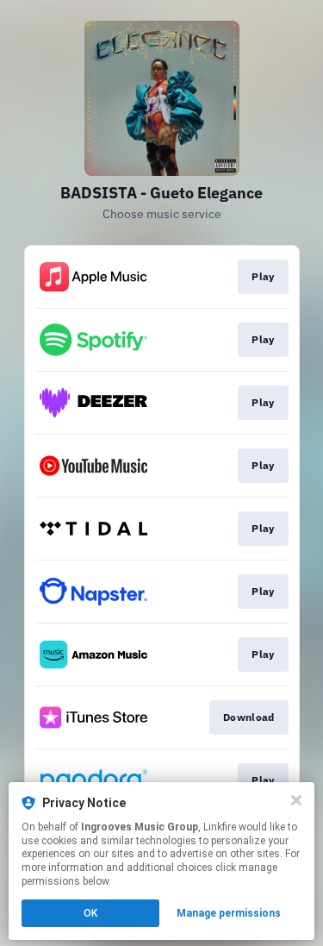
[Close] (296, 800)
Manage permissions (229, 913)
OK (90, 913)
